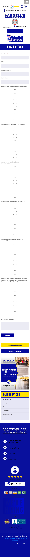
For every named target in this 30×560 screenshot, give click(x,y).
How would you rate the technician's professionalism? (10, 162)
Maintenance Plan (7, 414)
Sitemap (6, 538)
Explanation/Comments (7, 319)
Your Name (4, 54)
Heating (5, 403)
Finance (5, 418)
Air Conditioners (7, 399)
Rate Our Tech (15, 479)
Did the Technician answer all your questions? (13, 124)
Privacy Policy (14, 538)
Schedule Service (15, 345)
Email (3, 61)
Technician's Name (6, 70)
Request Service (15, 31)
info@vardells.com (14, 448)
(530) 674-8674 (22, 26)
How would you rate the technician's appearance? (14, 86)
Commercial (6, 410)
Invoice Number (6, 78)
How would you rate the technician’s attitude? (13, 201)
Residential (6, 406)
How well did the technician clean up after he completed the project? (12, 240)
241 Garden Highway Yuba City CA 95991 (16, 10)
